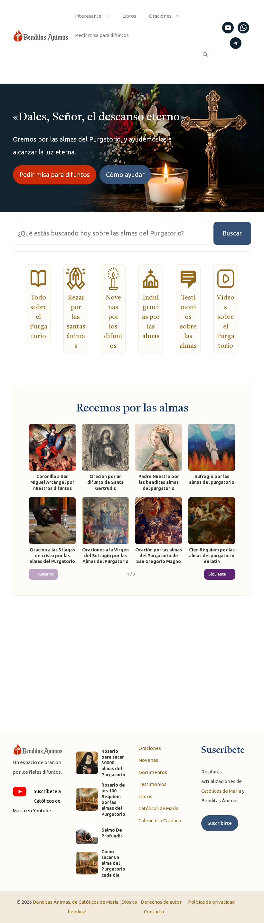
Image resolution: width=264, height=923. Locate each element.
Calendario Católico (159, 820)
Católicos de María (158, 808)
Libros (129, 16)
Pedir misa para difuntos (102, 35)
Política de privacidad (211, 902)
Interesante (88, 16)
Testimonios (152, 784)
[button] (205, 54)
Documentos (152, 772)
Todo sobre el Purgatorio (38, 317)
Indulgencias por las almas (151, 317)
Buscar (232, 233)
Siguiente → (219, 574)
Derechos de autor (161, 902)
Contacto (154, 911)
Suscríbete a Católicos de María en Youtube (37, 801)
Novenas (148, 760)
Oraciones (160, 16)
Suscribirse (220, 823)
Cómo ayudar (125, 174)
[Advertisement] (132, 657)
